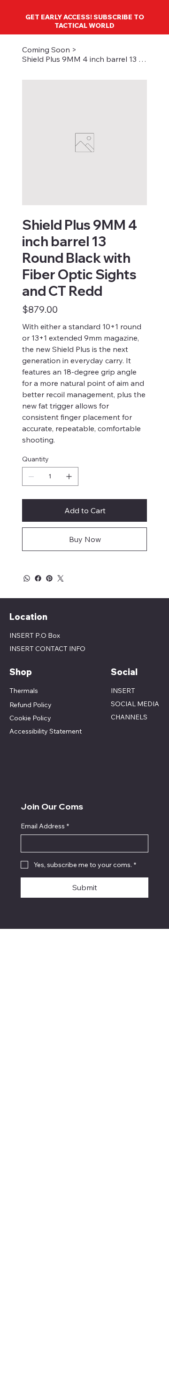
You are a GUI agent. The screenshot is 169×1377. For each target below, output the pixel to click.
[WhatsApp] (26, 578)
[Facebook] (38, 578)
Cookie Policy (30, 718)
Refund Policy (30, 705)
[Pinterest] (49, 578)
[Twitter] (60, 578)
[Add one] (69, 476)
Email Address (45, 826)
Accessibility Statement (45, 731)
